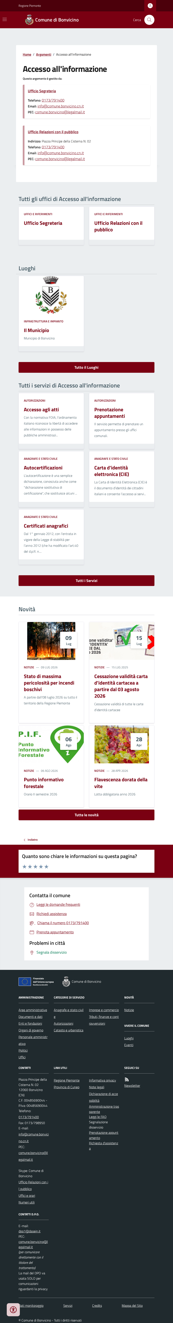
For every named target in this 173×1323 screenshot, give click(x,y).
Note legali (96, 1087)
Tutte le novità (87, 815)
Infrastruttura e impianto (43, 321)
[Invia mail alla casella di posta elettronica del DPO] (30, 1231)
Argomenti (43, 54)
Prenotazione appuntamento (103, 1135)
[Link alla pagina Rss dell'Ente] (126, 1079)
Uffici (22, 1057)
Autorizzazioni (34, 400)
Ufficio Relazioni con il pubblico (53, 132)
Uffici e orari (27, 1195)
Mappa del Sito (132, 1305)
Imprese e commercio (104, 1009)
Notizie (29, 667)
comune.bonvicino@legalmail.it (60, 112)
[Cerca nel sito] (147, 20)
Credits (97, 1305)
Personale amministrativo (33, 1040)
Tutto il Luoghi (86, 367)
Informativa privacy (102, 1080)
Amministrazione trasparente (104, 1109)
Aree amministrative (33, 1009)
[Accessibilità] (13, 1309)
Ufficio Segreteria (42, 91)
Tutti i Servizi (86, 580)
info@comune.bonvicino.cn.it (61, 106)
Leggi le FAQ (98, 1116)
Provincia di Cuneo (66, 1087)
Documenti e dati (30, 1016)
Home (27, 54)
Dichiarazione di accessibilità (103, 1097)
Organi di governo (31, 1030)
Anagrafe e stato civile (41, 458)
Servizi (67, 1305)
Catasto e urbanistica (68, 1030)
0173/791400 (53, 100)
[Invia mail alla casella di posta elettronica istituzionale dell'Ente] (34, 1137)
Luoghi (129, 1038)
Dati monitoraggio (31, 1305)
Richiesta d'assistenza (103, 1146)
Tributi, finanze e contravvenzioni (104, 1020)
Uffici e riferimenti (38, 214)
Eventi (128, 1044)
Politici (23, 1050)
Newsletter (132, 1085)
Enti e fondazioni (30, 1023)
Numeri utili (27, 1202)
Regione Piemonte (30, 5)
